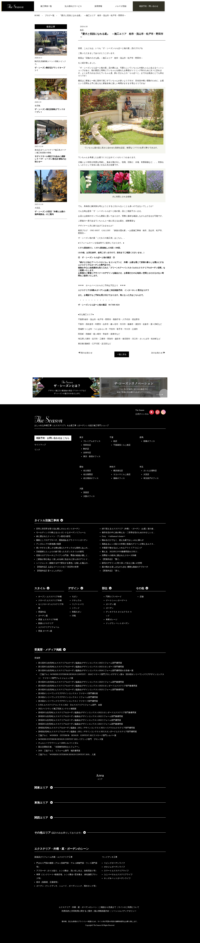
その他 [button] (140, 588)
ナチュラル (76, 600)
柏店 (115, 441)
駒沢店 (86, 449)
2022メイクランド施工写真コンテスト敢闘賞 (57, 709)
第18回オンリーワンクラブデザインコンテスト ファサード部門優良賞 (68, 693)
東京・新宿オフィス (91, 456)
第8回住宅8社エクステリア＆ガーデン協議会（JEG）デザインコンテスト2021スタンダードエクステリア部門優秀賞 (87, 732)
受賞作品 (42, 612)
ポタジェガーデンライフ (114, 867)
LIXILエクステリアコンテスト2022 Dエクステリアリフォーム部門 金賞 (70, 705)
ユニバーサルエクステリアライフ (118, 874)
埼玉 (141, 467)
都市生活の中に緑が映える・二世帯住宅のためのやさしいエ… (128, 532)
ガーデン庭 (43, 616)
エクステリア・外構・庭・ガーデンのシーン (61, 848)
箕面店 (86, 492)
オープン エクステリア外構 (50, 597)
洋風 (74, 616)
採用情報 (98, 6)
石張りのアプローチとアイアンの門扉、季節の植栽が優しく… (63, 555)
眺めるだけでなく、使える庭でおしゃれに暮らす (123, 540)
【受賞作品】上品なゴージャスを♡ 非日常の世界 (58, 567)
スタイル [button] (39, 588)
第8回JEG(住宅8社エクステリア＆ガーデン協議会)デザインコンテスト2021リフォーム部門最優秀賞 (80, 724)
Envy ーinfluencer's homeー (113, 536)
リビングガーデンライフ (114, 863)
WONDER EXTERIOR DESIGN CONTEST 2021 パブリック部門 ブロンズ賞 (70, 739)
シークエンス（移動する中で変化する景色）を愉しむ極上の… (63, 563)
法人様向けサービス (73, 6)
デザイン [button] (73, 588)
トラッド (76, 608)
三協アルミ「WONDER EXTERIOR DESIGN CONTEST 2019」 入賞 (67, 754)
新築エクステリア (45, 623)
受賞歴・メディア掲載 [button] (48, 649)
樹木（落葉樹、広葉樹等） (47, 882)
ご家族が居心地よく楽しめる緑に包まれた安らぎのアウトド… (63, 559)
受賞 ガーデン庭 (45, 631)
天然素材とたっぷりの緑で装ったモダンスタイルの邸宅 (60, 552)
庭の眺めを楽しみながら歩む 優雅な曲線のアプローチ (125, 567)
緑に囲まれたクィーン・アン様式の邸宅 (53, 536)
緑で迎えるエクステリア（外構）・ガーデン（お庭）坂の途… (128, 529)
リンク (37, 450)
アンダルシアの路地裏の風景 (48, 544)
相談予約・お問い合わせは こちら (52, 438)
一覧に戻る (122, 354)
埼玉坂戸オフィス (151, 478)
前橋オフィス (149, 441)
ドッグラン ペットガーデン (117, 623)
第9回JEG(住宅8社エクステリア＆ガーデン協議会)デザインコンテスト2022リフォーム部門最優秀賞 (80, 716)
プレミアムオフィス (91, 441)
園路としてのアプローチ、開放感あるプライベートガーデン (62, 540)
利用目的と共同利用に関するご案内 (77, 911)
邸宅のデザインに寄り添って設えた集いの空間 (122, 563)
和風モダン (76, 612)
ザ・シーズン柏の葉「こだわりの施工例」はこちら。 (101, 238)
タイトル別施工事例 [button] (46, 520)
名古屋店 (87, 471)
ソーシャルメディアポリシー (124, 911)
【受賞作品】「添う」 (111, 571)
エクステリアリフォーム (48, 627)
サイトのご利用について (128, 907)
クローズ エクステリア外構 (50, 600)
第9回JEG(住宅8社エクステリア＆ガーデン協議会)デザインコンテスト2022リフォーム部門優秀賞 (79, 720)
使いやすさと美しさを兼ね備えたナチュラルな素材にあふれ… (63, 548)
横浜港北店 (118, 471)
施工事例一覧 (46, 6)
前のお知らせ (86, 353)
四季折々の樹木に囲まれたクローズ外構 (119, 555)
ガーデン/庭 (111, 604)
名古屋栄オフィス (91, 478)
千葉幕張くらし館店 (121, 445)
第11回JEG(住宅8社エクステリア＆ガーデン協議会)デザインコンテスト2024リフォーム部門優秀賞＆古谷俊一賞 (85, 670)
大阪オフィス (89, 496)
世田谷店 (87, 445)
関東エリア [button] (41, 787)
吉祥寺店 (87, 453)
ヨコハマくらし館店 (121, 474)
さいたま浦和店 (150, 471)
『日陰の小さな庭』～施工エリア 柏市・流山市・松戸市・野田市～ (113, 58)
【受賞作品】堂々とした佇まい (49, 571)
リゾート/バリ (78, 604)
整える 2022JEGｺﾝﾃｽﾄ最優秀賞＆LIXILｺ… (120, 552)
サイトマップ (40, 445)
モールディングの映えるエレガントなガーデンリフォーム (61, 532)
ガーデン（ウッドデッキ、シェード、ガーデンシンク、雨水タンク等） (66, 886)
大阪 (81, 489)
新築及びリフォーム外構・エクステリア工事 (53, 857)
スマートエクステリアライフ (116, 871)
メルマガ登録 (120, 6)
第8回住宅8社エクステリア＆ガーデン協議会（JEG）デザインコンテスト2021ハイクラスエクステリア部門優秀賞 (86, 728)
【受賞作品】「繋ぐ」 (111, 559)
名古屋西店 (88, 474)
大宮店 (146, 474)
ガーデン (109, 608)
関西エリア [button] (41, 817)
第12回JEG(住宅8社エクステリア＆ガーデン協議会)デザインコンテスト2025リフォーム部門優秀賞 (80, 663)
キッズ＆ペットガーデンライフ (117, 878)
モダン (75, 597)
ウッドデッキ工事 (109, 857)
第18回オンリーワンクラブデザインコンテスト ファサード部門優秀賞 (68, 701)
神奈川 (112, 467)
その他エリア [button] (57, 832)
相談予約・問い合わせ (148, 6)
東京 (81, 437)
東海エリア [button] (41, 802)
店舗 (142, 597)
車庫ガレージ (111, 619)
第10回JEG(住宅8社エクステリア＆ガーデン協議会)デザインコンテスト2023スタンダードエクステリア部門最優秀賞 (87, 686)
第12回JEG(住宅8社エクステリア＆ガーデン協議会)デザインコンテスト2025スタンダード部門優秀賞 (81, 667)
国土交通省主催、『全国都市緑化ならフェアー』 (59, 747)
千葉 (111, 437)
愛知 (81, 467)
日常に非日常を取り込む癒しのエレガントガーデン (58, 529)
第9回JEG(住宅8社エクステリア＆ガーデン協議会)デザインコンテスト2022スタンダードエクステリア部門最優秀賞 (87, 712)
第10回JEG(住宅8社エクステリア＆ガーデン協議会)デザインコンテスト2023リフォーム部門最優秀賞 (81, 682)
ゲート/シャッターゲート (116, 600)
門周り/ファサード (114, 597)
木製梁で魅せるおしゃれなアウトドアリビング (122, 548)
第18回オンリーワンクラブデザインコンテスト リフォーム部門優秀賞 (68, 697)
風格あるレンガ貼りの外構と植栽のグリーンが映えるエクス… (128, 544)
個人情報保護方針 (101, 911)
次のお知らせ (157, 353)
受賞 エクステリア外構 (48, 619)
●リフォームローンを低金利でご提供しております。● (101, 243)
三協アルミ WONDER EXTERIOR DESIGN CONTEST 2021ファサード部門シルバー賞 (77, 735)
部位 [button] (104, 588)
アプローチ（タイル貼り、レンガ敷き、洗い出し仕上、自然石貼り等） (66, 871)
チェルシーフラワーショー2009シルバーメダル (58, 743)
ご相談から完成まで (107, 907)
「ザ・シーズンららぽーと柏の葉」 (116, 48)
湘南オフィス (119, 478)
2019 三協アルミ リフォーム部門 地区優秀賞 (59, 751)
